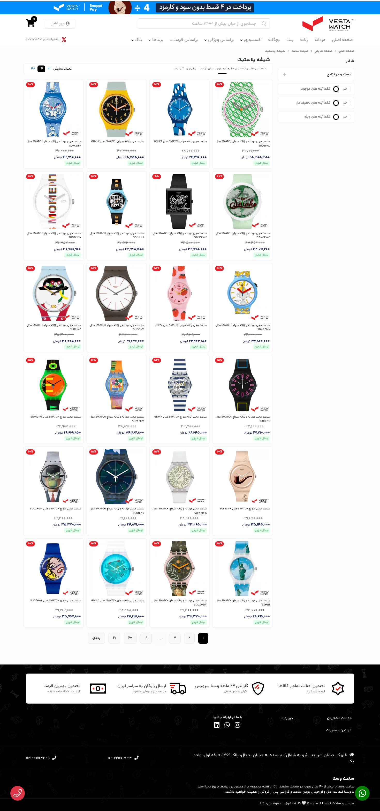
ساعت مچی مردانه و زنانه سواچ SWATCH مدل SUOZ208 (243, 144)
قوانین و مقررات (339, 730)
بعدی (96, 638)
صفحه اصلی (342, 40)
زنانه (304, 40)
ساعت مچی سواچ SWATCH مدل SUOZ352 (55, 601)
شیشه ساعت (299, 51)
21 (114, 638)
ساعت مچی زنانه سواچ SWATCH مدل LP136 (181, 325)
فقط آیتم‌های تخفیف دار (313, 102)
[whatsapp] (227, 725)
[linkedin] (217, 725)
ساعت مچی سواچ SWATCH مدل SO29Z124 (245, 509)
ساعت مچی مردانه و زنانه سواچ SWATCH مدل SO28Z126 (54, 144)
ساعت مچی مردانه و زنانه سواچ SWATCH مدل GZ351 (243, 603)
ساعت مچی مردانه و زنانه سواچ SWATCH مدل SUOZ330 (54, 235)
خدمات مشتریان (339, 718)
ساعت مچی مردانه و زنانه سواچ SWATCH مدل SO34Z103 (180, 235)
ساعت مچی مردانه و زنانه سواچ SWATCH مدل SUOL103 (54, 327)
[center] (264, 23)
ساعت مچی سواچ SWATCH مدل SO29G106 (56, 417)
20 (130, 638)
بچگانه (274, 40)
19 (146, 638)
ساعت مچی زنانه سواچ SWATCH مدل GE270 (180, 417)
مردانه (319, 40)
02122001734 (120, 758)
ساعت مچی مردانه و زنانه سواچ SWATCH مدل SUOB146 (243, 419)
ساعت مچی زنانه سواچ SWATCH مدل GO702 (117, 142)
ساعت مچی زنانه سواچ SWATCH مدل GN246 (180, 142)
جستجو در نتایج (339, 74)
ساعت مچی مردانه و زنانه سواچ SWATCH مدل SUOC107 (117, 327)
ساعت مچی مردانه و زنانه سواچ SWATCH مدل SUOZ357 (180, 603)
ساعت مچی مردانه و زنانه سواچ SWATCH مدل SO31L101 (117, 235)
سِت (290, 40)
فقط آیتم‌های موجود (315, 88)
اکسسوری (253, 40)
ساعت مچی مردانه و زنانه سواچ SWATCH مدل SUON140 (117, 511)
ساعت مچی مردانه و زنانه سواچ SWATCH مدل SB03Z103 (243, 235)
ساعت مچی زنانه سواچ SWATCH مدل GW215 (117, 601)
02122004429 (38, 758)
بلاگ (138, 40)
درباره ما (286, 718)
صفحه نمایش (323, 51)
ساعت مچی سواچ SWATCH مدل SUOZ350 (55, 509)
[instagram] (237, 725)
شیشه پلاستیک (274, 51)
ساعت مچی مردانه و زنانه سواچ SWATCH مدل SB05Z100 (243, 327)
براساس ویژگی (221, 40)
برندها (157, 40)
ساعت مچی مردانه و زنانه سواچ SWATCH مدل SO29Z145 (180, 511)
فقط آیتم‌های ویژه (317, 116)
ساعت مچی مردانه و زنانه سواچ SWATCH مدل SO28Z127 (117, 419)
